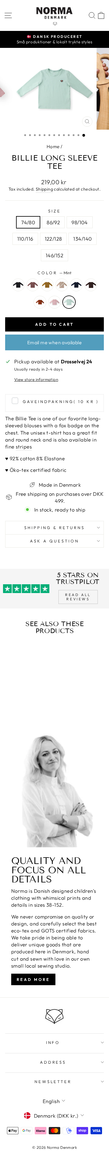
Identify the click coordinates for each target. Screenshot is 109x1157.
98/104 (79, 222)
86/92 (53, 222)
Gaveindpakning (61, 401)
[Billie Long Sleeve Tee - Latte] (30, 707)
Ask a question (54, 540)
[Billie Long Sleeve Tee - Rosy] (27, 712)
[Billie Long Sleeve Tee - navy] (37, 707)
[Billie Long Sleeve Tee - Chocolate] (13, 712)
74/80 (28, 222)
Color (54, 272)
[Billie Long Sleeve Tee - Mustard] (23, 707)
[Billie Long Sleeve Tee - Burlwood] (17, 707)
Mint (69, 302)
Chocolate (91, 285)
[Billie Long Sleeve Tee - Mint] (34, 712)
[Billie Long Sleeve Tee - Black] (10, 707)
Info (53, 1042)
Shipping (44, 189)
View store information (36, 379)
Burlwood (33, 285)
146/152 (54, 255)
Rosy (54, 302)
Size (54, 210)
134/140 (82, 238)
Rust (40, 302)
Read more (33, 979)
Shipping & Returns (54, 527)
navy (76, 285)
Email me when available (54, 342)
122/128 (53, 238)
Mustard (47, 285)
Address (53, 1062)
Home (53, 146)
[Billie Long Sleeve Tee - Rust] (20, 712)
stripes (24, 446)
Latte (62, 285)
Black (18, 285)
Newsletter (53, 1081)
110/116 (25, 238)
